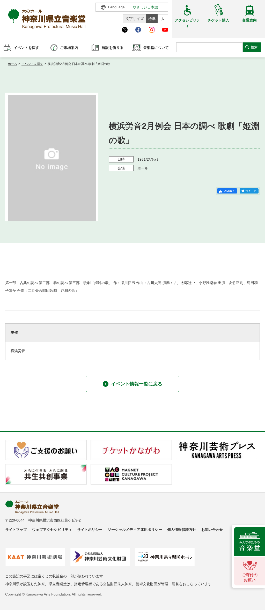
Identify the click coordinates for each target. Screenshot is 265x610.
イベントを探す (32, 64)
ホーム (12, 64)
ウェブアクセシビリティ (52, 529)
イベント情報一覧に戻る (136, 383)
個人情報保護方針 (181, 529)
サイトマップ (16, 529)
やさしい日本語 (145, 7)
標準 (152, 19)
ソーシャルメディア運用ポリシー (135, 529)
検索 (254, 47)
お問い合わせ (212, 529)
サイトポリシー (89, 529)
